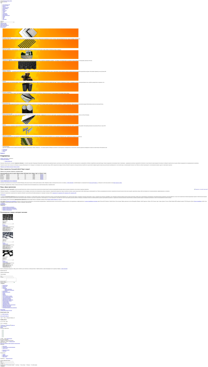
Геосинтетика (5, 285)
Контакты (5, 0)
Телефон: (2, 363)
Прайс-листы (5, 348)
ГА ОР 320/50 (5, 225)
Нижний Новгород (6, 15)
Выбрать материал (10, 166)
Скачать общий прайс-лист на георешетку (8, 180)
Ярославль (4, 19)
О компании (5, 149)
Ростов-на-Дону (6, 5)
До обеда (17, 364)
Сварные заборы (6, 301)
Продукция (5, 150)
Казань (4, 9)
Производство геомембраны (11, 201)
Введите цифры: (3, 282)
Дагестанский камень (7, 297)
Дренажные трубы (6, 303)
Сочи (4, 12)
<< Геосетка (2, 203)
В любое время (34, 364)
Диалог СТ (56, 199)
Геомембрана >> (3, 204)
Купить (42, 174)
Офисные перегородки (7, 305)
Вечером (28, 364)
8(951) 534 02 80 (3, 26)
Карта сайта (9, 0)
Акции (4, 354)
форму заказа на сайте (117, 182)
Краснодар (5, 10)
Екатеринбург (5, 8)
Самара (4, 11)
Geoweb (52, 199)
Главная (1, 158)
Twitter (9, 343)
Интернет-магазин (6, 350)
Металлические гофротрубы (8, 299)
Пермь (4, 16)
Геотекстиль (5, 286)
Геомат (4, 293)
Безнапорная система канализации (9, 304)
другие (60, 199)
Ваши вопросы (5, 355)
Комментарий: (3, 281)
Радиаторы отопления (7, 306)
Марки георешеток (8, 289)
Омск (4, 17)
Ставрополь (5, 13)
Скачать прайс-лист (8, 161)
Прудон (48, 199)
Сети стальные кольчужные (8, 296)
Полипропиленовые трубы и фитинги (10, 307)
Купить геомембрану (198, 201)
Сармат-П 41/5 (5, 243)
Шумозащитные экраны (7, 300)
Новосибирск (5, 14)
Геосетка (4, 287)
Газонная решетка (6, 302)
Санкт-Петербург (6, 7)
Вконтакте (2, 343)
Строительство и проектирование (9, 347)
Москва (4, 6)
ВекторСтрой (9, 338)
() (2, 153)
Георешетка (5, 288)
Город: (1, 362)
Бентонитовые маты (6, 292)
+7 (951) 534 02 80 (69, 182)
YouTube (12, 343)
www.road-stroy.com (6, 4)
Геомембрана (5, 291)
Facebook (6, 343)
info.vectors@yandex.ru (4, 25)
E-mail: (1, 277)
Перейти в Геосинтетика (7, 209)
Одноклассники (17, 343)
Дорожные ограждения (7, 298)
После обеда (22, 364)
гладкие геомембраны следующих (91, 201)
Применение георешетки (9, 290)
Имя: (1, 276)
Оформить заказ (3, 166)
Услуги (4, 151)
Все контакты (2, 27)
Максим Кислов (9, 358)
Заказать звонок (16, 166)
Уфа (3, 18)
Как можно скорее (10, 364)
